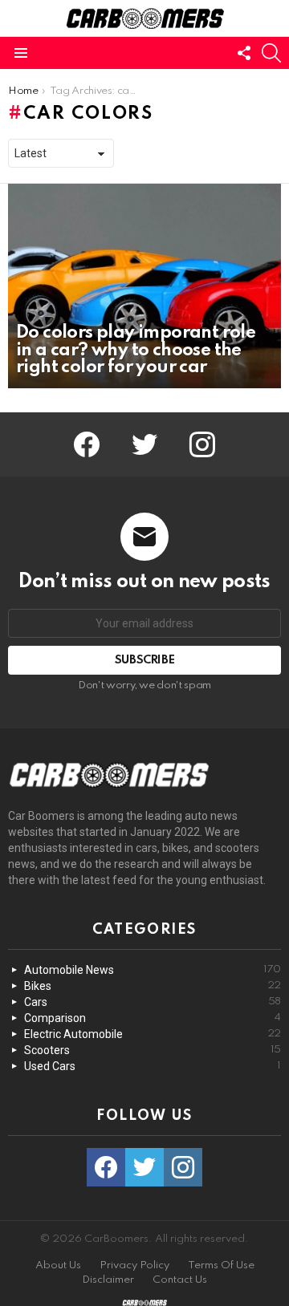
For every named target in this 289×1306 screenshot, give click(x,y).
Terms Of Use (221, 1265)
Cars (152, 1002)
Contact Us (180, 1280)
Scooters (152, 1050)
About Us (58, 1265)
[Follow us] (244, 53)
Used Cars (152, 1066)
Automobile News (152, 969)
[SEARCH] (271, 53)
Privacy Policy (134, 1265)
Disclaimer (108, 1280)
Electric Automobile (152, 1034)
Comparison (152, 1018)
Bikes (152, 986)
